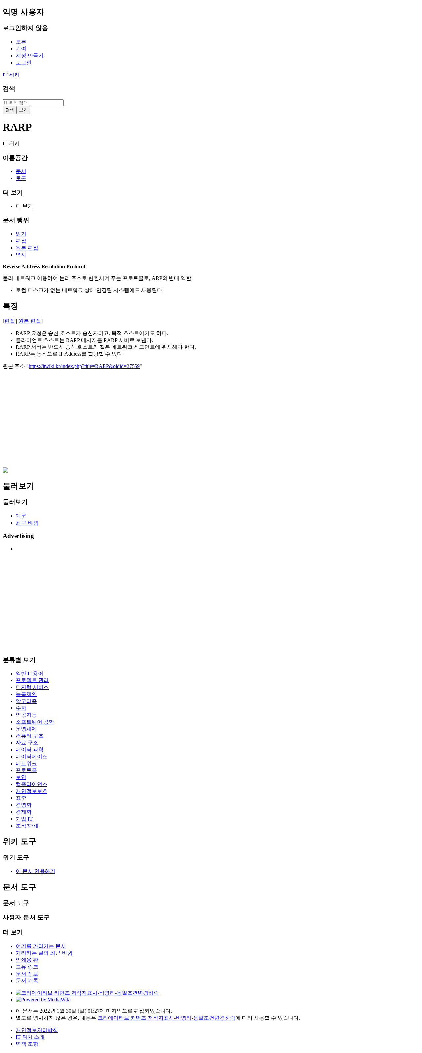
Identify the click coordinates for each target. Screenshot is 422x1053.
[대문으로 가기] (5, 471)
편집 (9, 321)
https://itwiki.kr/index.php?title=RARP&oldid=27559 (84, 366)
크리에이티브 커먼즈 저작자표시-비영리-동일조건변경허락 (166, 1018)
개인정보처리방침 (37, 1030)
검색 (9, 88)
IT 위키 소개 (30, 1037)
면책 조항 (27, 1044)
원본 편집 (29, 321)
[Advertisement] (200, 421)
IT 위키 (11, 74)
